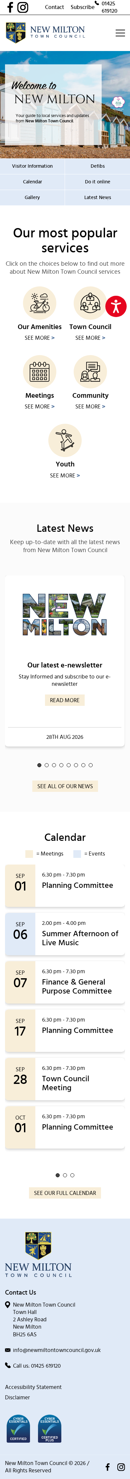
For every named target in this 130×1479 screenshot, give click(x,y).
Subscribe (83, 7)
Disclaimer (17, 1397)
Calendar (32, 181)
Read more (65, 700)
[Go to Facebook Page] (12, 7)
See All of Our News (65, 786)
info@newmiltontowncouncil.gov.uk (57, 1350)
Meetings (39, 395)
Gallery (32, 197)
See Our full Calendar (65, 1193)
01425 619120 (109, 7)
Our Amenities (40, 326)
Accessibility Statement (33, 1387)
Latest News (97, 197)
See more (40, 338)
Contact (54, 7)
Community (90, 395)
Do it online (97, 181)
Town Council (90, 326)
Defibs (98, 166)
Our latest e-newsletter (64, 665)
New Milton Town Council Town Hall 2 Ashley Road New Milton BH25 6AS (44, 1319)
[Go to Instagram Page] (31, 7)
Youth (65, 464)
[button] (39, 765)
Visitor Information (32, 166)
